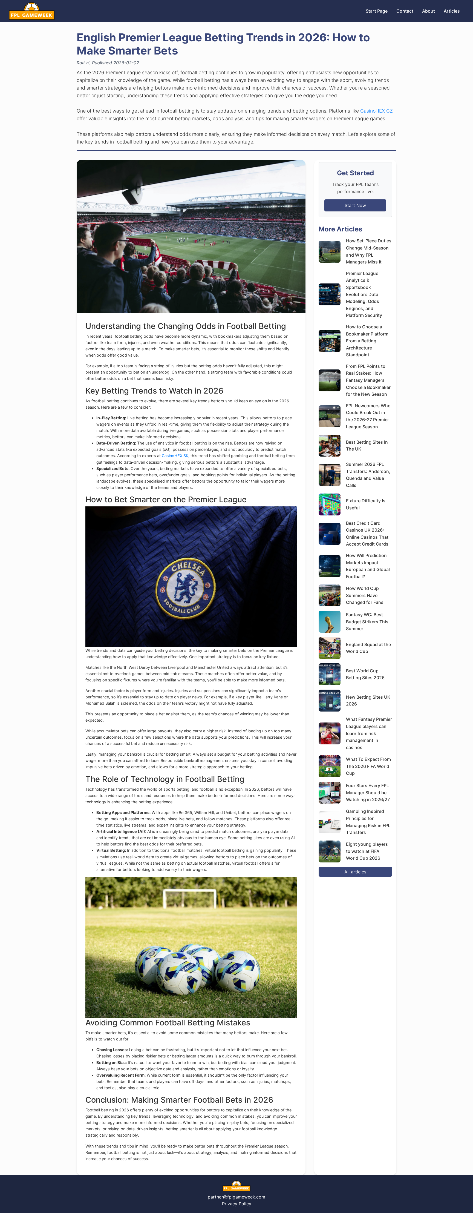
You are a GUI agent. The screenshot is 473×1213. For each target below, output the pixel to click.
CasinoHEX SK (175, 455)
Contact (404, 11)
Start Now (355, 205)
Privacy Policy (236, 1203)
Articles (452, 11)
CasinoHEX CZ (376, 111)
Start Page (377, 11)
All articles (355, 871)
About (428, 11)
